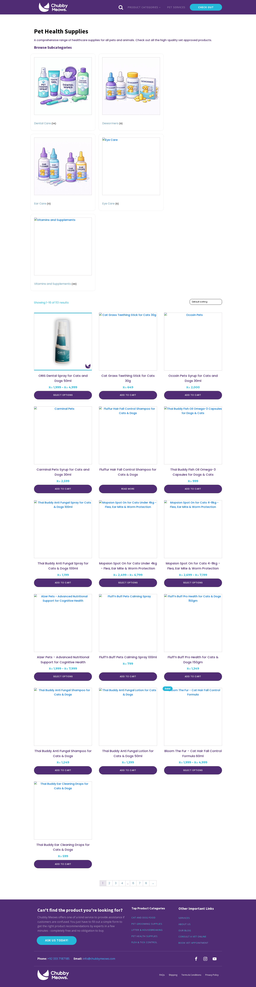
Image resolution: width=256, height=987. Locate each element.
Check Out (206, 7)
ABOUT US (185, 924)
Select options (63, 395)
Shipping (173, 974)
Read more (127, 488)
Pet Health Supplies (144, 936)
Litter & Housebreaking (147, 930)
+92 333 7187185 (58, 959)
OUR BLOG (185, 930)
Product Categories (143, 7)
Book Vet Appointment (193, 943)
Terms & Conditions (191, 974)
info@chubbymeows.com (99, 959)
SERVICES (184, 918)
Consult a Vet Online (192, 936)
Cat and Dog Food (143, 917)
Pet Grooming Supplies (146, 924)
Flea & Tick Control (144, 942)
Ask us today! (56, 940)
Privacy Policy (212, 974)
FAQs (162, 974)
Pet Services (176, 7)
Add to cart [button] (128, 395)
